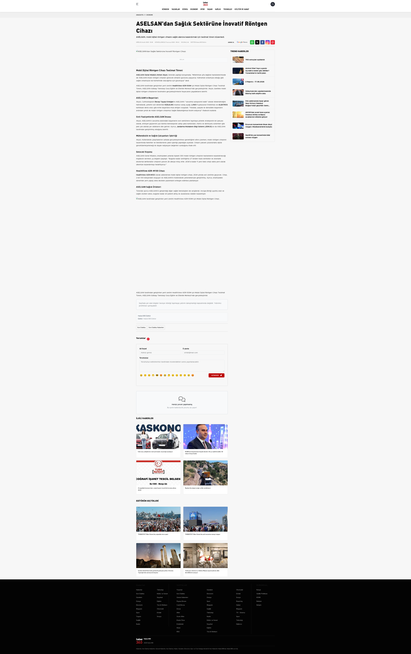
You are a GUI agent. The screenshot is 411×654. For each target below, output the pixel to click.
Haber (238, 605)
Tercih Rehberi (162, 605)
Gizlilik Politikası (261, 594)
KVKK (258, 597)
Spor (202, 9)
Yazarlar (176, 9)
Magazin (139, 609)
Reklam (259, 601)
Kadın (138, 624)
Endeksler (180, 624)
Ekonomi (194, 9)
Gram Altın (180, 616)
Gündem (165, 9)
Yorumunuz (143, 357)
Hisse (178, 628)
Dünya (185, 9)
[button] (137, 4)
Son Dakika (141, 327)
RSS (178, 632)
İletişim (258, 605)
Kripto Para (181, 620)
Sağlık (218, 9)
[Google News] (242, 42)
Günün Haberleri (182, 597)
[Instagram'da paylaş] (268, 42)
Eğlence (239, 624)
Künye (258, 590)
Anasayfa (140, 15)
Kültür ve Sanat (242, 9)
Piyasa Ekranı (181, 601)
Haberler (139, 590)
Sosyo (159, 616)
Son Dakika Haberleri (156, 327)
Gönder (215, 375)
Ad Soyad (143, 348)
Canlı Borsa (181, 605)
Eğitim (159, 601)
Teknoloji (227, 9)
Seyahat (160, 597)
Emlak (159, 613)
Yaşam (209, 9)
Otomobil (160, 609)
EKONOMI (149, 15)
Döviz (179, 609)
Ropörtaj (239, 601)
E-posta (186, 348)
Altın (178, 613)
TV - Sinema (240, 613)
